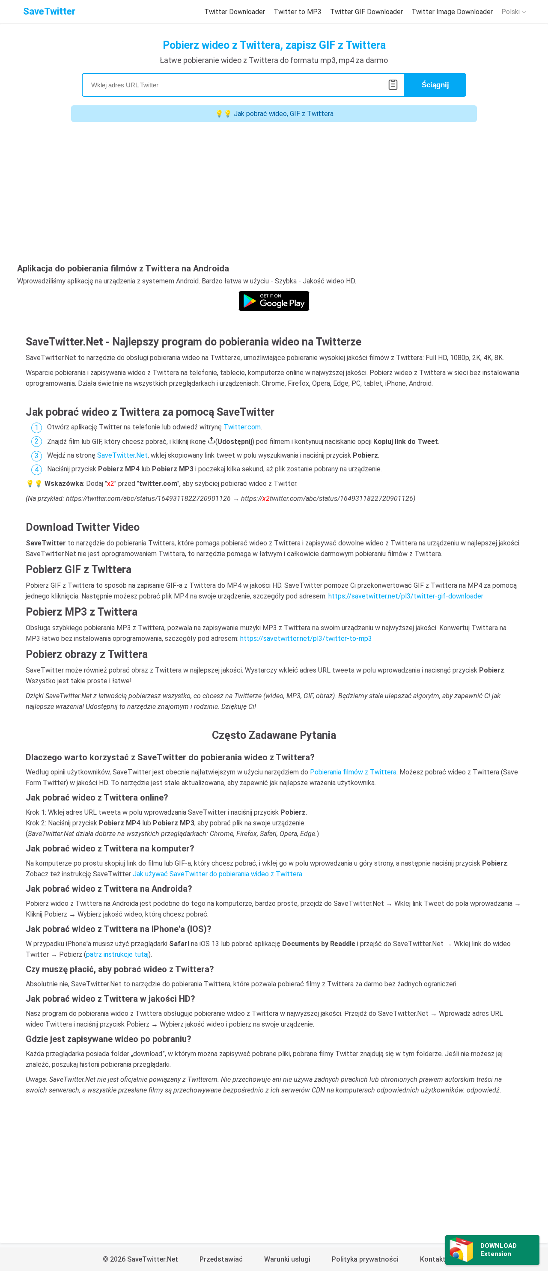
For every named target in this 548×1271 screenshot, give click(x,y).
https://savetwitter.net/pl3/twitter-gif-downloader (405, 596)
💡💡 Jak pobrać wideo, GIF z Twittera (274, 114)
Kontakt (433, 1259)
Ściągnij (435, 85)
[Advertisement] (274, 195)
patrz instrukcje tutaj (117, 954)
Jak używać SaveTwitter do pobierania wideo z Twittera (217, 874)
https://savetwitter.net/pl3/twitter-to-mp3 (306, 638)
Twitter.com (242, 427)
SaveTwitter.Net (122, 455)
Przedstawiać (221, 1259)
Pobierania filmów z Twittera (353, 772)
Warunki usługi (287, 1259)
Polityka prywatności (365, 1259)
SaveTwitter (49, 11)
